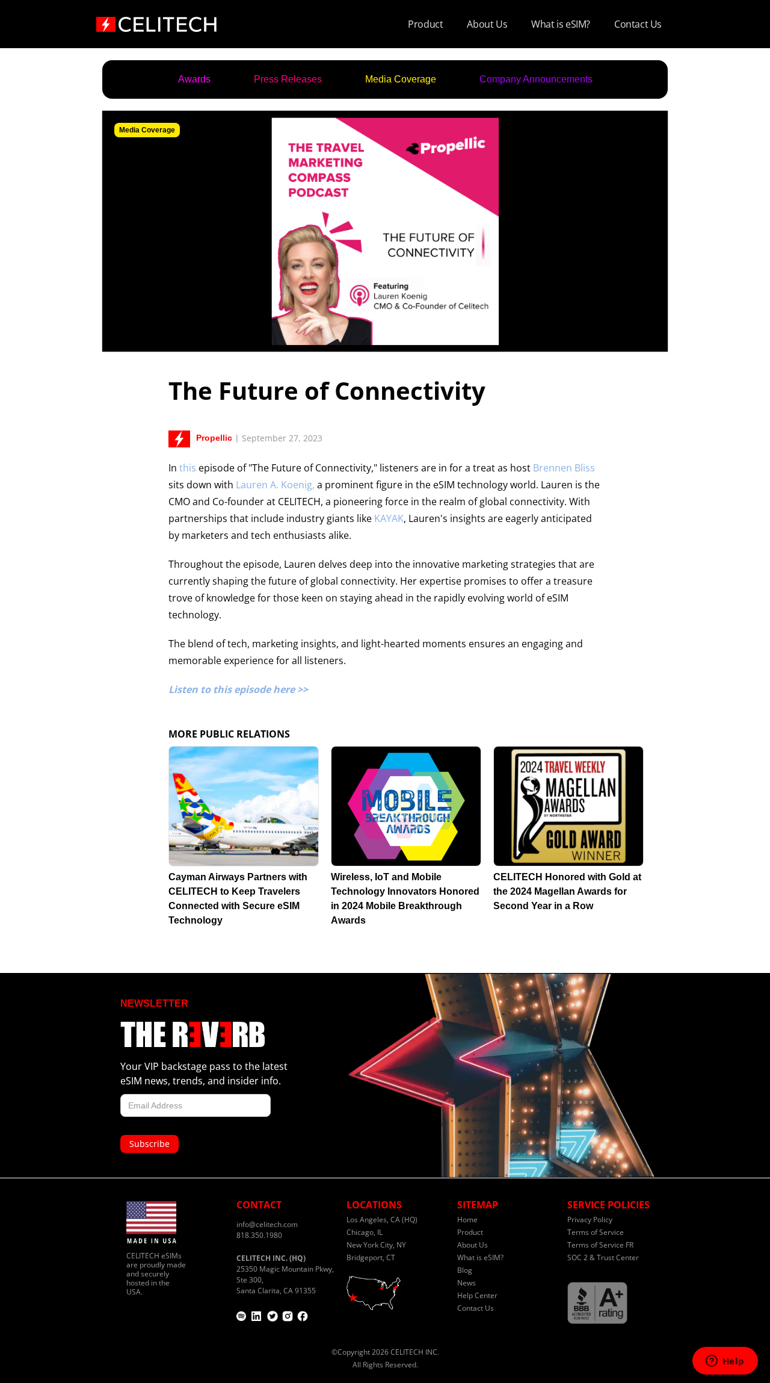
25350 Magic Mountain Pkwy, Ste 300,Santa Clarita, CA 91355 (285, 1274)
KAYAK (389, 518)
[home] (156, 20)
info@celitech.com (267, 1224)
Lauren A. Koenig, (275, 484)
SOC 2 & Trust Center (603, 1257)
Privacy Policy (589, 1219)
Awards (194, 79)
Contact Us (638, 24)
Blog (464, 1270)
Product (425, 24)
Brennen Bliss (564, 467)
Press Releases (288, 79)
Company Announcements (536, 79)
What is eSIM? (560, 24)
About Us (487, 24)
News (466, 1283)
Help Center (477, 1295)
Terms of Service (595, 1232)
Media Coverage (400, 79)
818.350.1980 (259, 1235)
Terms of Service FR (600, 1245)
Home (467, 1219)
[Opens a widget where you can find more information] (725, 1362)
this (187, 467)
